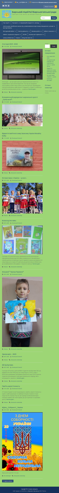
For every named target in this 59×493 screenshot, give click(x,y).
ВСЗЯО (25, 34)
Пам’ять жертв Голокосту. (11, 386)
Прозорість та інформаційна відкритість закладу (25, 23)
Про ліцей (6, 23)
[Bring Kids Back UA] (8, 6)
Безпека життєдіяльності (36, 34)
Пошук (46, 43)
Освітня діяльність (23, 31)
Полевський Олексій (17, 46)
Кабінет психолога (49, 31)
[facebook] (6, 6)
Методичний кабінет (9, 31)
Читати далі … (32, 89)
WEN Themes (42, 491)
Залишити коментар (16, 92)
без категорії (7, 475)
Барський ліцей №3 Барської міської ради (34, 12)
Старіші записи (7, 481)
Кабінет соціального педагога (11, 34)
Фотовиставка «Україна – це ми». (14, 178)
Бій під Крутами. (7, 365)
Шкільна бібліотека (8, 38)
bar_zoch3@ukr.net (22, 2)
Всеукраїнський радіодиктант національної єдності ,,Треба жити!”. (51, 63)
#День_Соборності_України (12, 407)
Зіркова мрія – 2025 (9, 354)
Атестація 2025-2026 (10, 44)
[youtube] (3, 6)
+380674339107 (8, 2)
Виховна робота (36, 31)
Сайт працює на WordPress (20, 491)
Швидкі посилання (49, 6)
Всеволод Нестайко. (9, 221)
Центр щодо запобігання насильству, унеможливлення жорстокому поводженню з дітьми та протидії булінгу (29, 27)
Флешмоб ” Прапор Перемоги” (13, 272)
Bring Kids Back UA (27, 38)
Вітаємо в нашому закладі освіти (48, 2)
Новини (18, 38)
